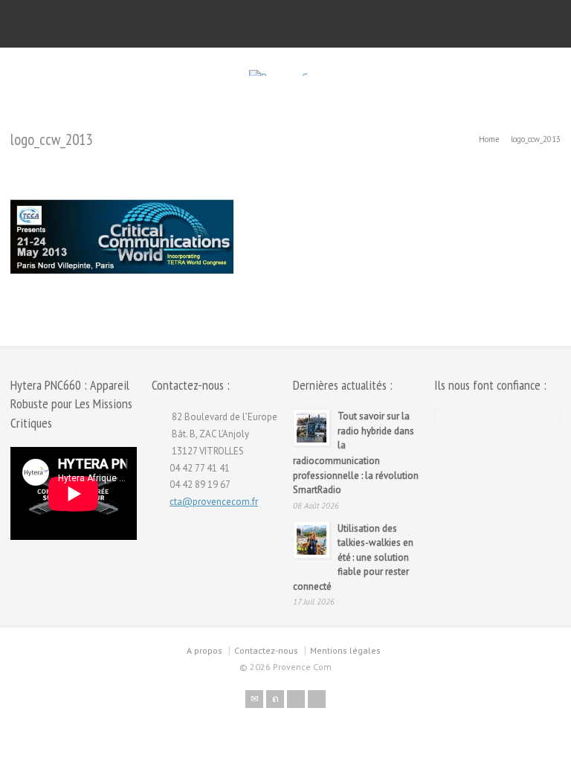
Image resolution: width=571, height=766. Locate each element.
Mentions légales (345, 650)
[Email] (254, 699)
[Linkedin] (317, 699)
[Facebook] (296, 699)
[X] (275, 699)
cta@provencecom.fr (214, 501)
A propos (204, 650)
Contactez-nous (266, 650)
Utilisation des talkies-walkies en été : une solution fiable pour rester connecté (353, 557)
